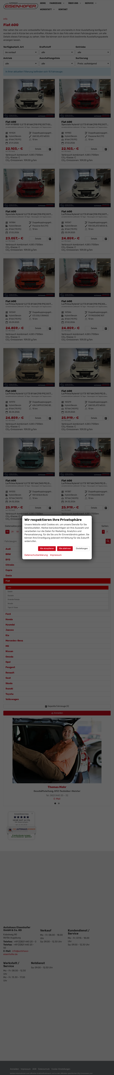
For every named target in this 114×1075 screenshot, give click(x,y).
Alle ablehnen (65, 548)
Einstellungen (82, 548)
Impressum (56, 555)
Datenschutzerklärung (36, 555)
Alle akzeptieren (47, 548)
